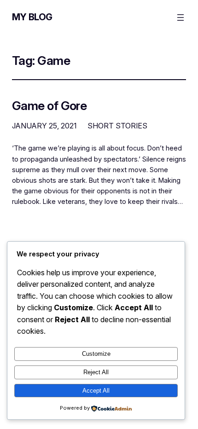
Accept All (96, 390)
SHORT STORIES (117, 125)
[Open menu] (180, 17)
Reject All (96, 372)
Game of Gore (49, 106)
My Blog (32, 17)
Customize (96, 353)
